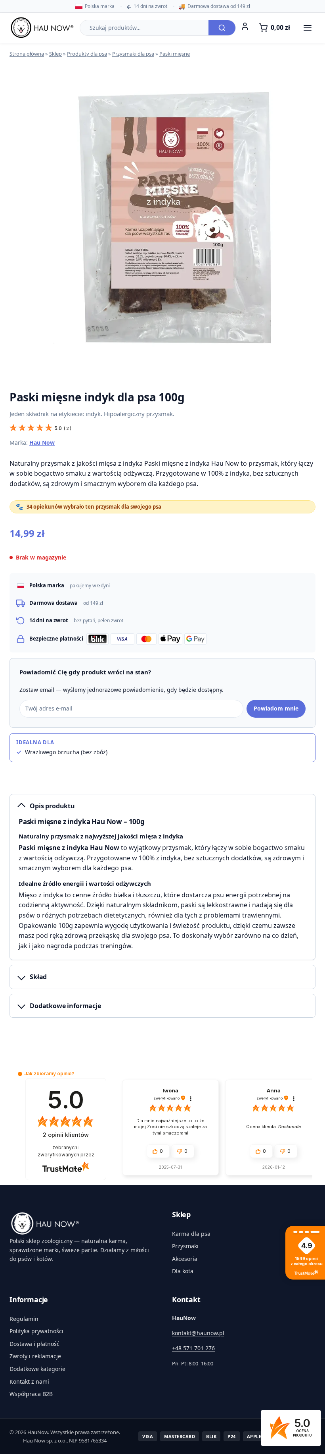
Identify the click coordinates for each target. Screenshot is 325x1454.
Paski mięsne (174, 53)
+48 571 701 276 (193, 1348)
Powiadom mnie (276, 708)
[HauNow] (81, 1223)
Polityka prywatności (36, 1331)
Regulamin (24, 1318)
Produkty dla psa (87, 53)
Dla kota (182, 1271)
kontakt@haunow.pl (198, 1333)
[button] (20, 1073)
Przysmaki (185, 1246)
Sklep (55, 53)
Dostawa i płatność (34, 1344)
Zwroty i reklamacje (35, 1356)
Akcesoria (184, 1258)
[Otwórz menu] (307, 28)
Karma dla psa (191, 1233)
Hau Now (42, 442)
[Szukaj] (221, 27)
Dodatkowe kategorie (37, 1369)
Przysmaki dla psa (133, 53)
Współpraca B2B (31, 1394)
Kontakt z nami (29, 1381)
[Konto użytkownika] (245, 26)
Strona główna (27, 53)
